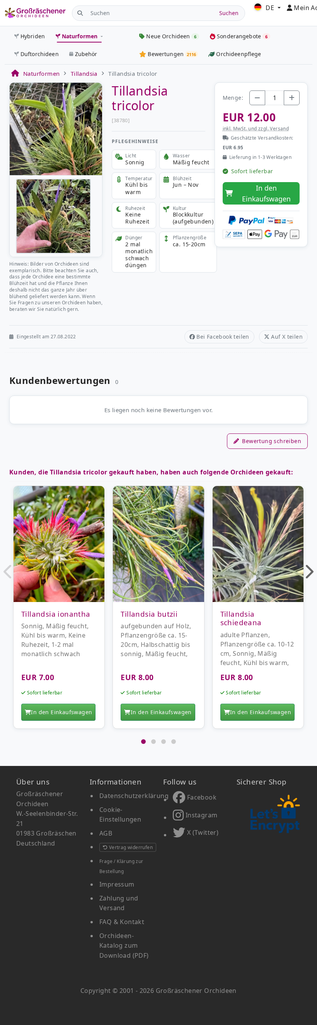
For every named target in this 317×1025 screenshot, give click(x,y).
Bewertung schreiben (271, 441)
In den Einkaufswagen (266, 193)
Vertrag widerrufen (130, 847)
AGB (105, 833)
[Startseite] (14, 73)
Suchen (229, 13)
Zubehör (86, 54)
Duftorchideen (39, 54)
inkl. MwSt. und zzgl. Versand (256, 128)
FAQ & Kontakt (121, 922)
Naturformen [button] (80, 36)
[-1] (257, 97)
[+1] (292, 97)
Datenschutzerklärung (134, 795)
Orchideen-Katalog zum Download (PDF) (124, 945)
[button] (8, 571)
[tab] (143, 741)
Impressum (117, 884)
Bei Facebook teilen (222, 336)
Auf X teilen (287, 336)
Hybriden (32, 36)
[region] (158, 611)
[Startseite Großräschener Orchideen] (35, 12)
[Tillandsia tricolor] (56, 128)
